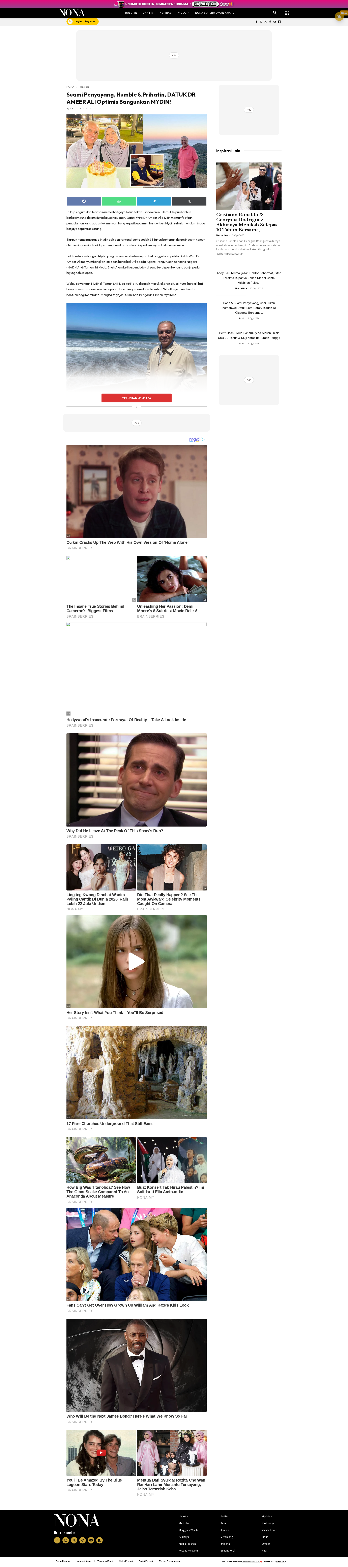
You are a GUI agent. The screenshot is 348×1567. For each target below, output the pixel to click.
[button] (275, 13)
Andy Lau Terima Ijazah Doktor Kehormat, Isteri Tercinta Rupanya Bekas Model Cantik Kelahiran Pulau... (249, 278)
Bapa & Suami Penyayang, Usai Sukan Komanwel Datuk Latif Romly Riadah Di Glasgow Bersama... (249, 308)
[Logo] (72, 12)
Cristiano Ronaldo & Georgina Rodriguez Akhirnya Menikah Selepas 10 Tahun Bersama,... (246, 222)
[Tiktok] (270, 22)
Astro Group (281, 1562)
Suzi (72, 108)
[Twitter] (265, 22)
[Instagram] (261, 22)
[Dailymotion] (279, 22)
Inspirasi (84, 86)
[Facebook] (256, 22)
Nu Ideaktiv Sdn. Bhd (251, 1562)
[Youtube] (274, 22)
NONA (70, 86)
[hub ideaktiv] (287, 11)
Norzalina (222, 235)
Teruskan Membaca (136, 398)
